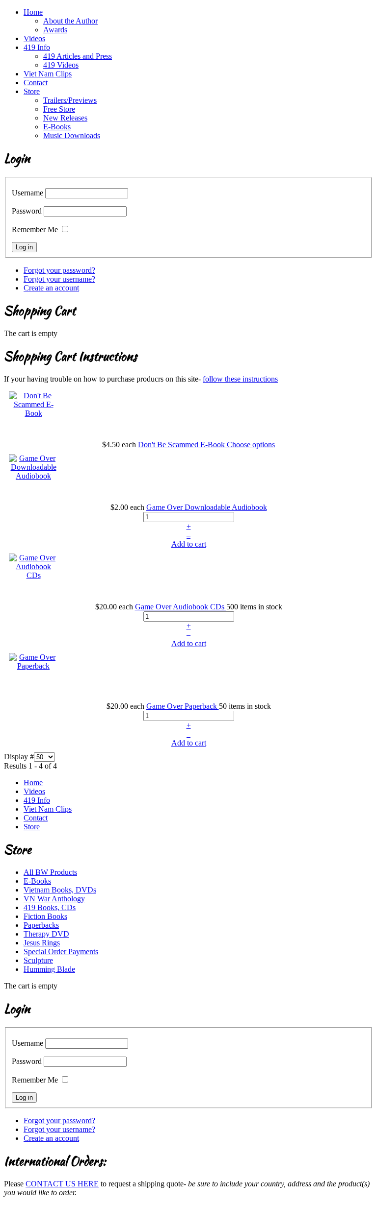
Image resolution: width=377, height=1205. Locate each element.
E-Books (57, 126)
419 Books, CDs (50, 907)
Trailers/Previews (70, 100)
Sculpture (38, 960)
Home (33, 12)
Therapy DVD (46, 934)
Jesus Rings (42, 943)
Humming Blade (49, 969)
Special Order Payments (61, 951)
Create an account (51, 288)
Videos (34, 38)
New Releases (65, 118)
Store (32, 91)
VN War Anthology (54, 898)
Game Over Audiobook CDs (180, 606)
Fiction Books (45, 916)
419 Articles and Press (77, 56)
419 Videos (61, 65)
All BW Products (50, 872)
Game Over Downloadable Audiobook (206, 507)
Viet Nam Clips (48, 74)
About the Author (70, 21)
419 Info (37, 47)
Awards (55, 29)
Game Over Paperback (182, 706)
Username (27, 193)
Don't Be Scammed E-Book (182, 444)
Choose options (251, 444)
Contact (36, 82)
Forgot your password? (59, 270)
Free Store (59, 109)
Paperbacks (41, 925)
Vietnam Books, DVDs (60, 890)
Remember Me (35, 229)
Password (27, 211)
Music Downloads (71, 135)
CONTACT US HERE (62, 1184)
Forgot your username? (59, 279)
